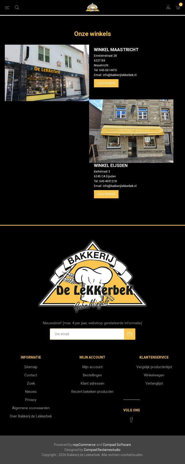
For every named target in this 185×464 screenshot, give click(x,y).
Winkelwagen (154, 375)
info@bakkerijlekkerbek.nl (120, 75)
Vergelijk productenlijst (154, 367)
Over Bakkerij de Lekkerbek (31, 416)
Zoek (31, 383)
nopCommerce (84, 445)
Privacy (30, 400)
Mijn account (92, 367)
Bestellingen (92, 375)
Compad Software (117, 445)
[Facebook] (131, 419)
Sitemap (30, 367)
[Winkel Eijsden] (131, 131)
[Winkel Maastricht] (47, 73)
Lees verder (106, 83)
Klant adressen (92, 383)
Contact (30, 375)
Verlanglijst (154, 383)
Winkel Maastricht (116, 49)
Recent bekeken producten (92, 391)
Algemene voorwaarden (31, 408)
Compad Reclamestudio (102, 450)
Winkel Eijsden (111, 165)
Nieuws (31, 391)
